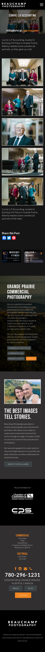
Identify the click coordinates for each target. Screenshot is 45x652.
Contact (31, 358)
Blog (30, 588)
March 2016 (22, 21)
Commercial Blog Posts (22, 545)
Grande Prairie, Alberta (28, 20)
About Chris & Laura (18, 464)
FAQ (22, 541)
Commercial (11, 20)
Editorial (22, 554)
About (16, 588)
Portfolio (22, 538)
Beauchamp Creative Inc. (16, 637)
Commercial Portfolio (19, 348)
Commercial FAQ (15, 353)
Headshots (22, 543)
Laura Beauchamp (30, 30)
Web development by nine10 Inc (32, 637)
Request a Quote (16, 358)
